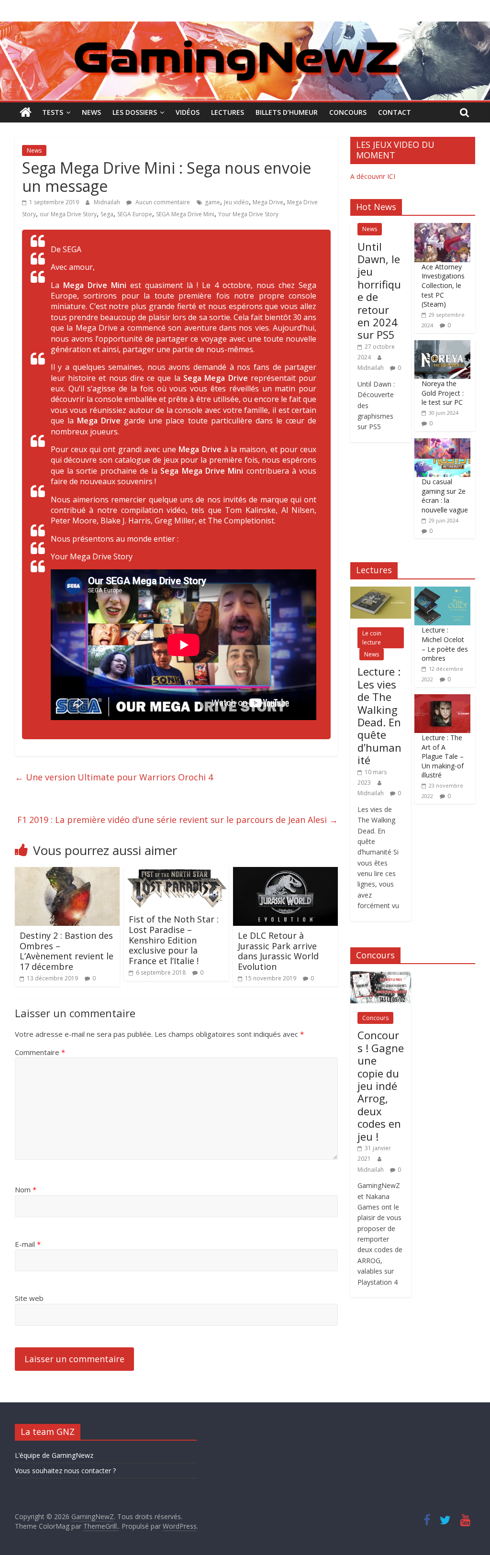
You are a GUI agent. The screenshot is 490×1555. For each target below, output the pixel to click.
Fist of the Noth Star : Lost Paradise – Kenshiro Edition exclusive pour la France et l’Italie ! (174, 939)
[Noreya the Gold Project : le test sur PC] (442, 345)
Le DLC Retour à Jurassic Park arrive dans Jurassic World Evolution (278, 951)
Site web (29, 1298)
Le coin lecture (371, 637)
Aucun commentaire (162, 202)
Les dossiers (134, 112)
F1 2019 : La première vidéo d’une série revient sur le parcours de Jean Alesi (177, 819)
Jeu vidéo (236, 202)
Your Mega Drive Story (248, 214)
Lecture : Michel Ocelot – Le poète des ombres (445, 644)
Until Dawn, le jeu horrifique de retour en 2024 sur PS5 (379, 290)
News (91, 112)
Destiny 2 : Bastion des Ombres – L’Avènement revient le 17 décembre (66, 951)
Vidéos (188, 112)
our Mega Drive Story (68, 214)
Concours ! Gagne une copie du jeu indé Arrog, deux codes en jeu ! (380, 1085)
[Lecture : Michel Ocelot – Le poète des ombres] (442, 591)
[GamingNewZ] (245, 27)
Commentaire (40, 1052)
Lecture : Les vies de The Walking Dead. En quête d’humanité (379, 715)
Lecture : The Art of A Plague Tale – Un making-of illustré (443, 756)
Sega (106, 214)
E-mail (28, 1244)
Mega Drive (268, 202)
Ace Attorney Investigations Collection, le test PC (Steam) (443, 285)
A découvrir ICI (372, 176)
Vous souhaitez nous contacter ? (65, 1470)
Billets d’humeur (287, 112)
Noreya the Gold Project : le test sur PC (443, 393)
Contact (394, 112)
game (212, 202)
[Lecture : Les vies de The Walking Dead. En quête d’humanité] (380, 591)
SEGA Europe (134, 214)
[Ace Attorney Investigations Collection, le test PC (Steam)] (442, 228)
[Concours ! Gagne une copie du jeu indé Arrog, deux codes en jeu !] (380, 976)
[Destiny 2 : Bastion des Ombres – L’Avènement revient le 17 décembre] (67, 872)
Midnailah (108, 202)
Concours (348, 112)
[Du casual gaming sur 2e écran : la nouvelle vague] (442, 443)
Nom (25, 1189)
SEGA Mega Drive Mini (185, 214)
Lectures (227, 112)
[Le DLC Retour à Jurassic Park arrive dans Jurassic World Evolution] (285, 872)
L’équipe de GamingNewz (54, 1455)
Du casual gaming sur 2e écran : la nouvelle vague (445, 495)
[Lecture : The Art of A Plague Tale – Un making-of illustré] (442, 699)
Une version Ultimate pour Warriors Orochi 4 (114, 777)
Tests (52, 112)
